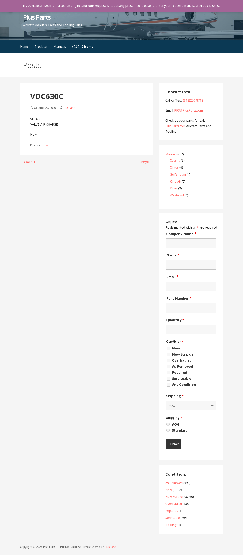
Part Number (179, 298)
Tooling (171, 525)
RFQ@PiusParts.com (188, 110)
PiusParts (69, 107)
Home (24, 47)
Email (172, 276)
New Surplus (182, 354)
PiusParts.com (175, 126)
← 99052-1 (27, 162)
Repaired (179, 372)
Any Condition (184, 384)
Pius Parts (36, 17)
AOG (175, 424)
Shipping (175, 396)
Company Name (181, 233)
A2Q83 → (146, 162)
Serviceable (181, 378)
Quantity (175, 320)
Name (172, 255)
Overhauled (182, 360)
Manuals (60, 47)
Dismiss (214, 6)
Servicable (172, 518)
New (45, 145)
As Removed (182, 366)
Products (41, 47)
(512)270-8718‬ (193, 100)
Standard (180, 430)
